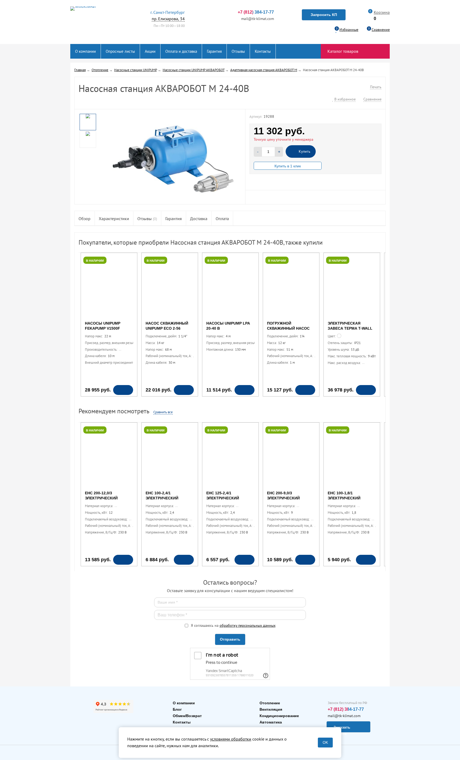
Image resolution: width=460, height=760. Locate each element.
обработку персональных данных (248, 625)
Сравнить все (163, 412)
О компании (85, 51)
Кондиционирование (279, 716)
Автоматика (271, 722)
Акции (150, 51)
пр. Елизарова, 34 (167, 15)
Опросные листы (120, 51)
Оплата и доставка (181, 51)
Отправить (230, 639)
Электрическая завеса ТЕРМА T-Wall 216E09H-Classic (350, 328)
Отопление (270, 703)
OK (325, 742)
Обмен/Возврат (187, 716)
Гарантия (214, 51)
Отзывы (238, 51)
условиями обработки (230, 739)
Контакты (263, 51)
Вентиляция (271, 709)
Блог (177, 709)
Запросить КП (324, 15)
